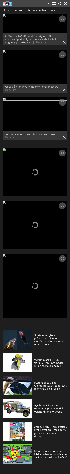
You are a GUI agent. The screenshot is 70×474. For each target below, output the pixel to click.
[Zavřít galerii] (65, 3)
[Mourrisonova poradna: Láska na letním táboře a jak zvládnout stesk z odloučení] (17, 454)
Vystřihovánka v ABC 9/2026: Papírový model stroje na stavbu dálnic (48, 362)
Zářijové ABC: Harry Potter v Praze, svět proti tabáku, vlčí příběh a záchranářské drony (50, 431)
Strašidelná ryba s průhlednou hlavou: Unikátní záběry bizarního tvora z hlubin (49, 340)
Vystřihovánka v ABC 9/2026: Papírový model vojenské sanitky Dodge (48, 408)
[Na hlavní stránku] (7, 3)
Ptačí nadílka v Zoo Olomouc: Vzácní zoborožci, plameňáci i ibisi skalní (50, 385)
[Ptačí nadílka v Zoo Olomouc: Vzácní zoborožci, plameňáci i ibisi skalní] (17, 385)
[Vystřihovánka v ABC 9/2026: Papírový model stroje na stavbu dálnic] (17, 362)
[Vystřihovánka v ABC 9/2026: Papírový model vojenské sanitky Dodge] (17, 408)
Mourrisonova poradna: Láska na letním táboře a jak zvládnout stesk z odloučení (50, 454)
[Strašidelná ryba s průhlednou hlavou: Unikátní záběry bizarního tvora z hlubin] (17, 340)
